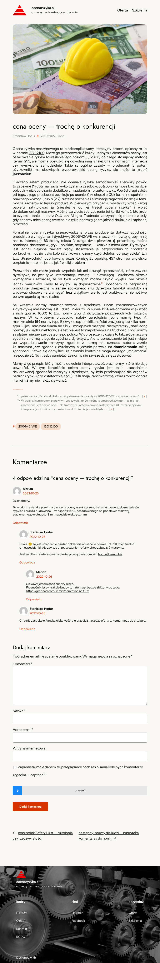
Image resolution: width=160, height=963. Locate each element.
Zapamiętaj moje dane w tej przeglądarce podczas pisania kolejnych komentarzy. (81, 767)
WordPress (44, 957)
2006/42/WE (27, 426)
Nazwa (19, 711)
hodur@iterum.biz (110, 554)
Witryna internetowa (29, 748)
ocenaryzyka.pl (43, 8)
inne (61, 136)
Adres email (23, 730)
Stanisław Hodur (24, 136)
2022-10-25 (31, 493)
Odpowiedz (20, 523)
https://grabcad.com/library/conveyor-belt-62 (57, 591)
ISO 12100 (36, 153)
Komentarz (22, 664)
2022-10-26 (44, 576)
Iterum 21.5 (21, 161)
